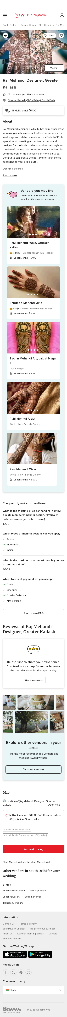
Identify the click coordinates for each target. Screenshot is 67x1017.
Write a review (34, 680)
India (13, 990)
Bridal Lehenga (33, 896)
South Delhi (9, 25)
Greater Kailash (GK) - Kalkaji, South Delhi (31, 100)
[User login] (62, 15)
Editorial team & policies (30, 933)
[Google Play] (40, 957)
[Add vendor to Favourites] (61, 35)
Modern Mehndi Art (38, 862)
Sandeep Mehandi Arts (26, 303)
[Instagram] (28, 972)
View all (54, 67)
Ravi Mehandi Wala (23, 469)
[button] (33, 663)
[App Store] (15, 957)
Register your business (42, 928)
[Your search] (5, 35)
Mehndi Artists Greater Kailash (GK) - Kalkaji (25, 835)
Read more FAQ (33, 613)
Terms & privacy (28, 923)
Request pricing (33, 849)
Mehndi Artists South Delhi (17, 829)
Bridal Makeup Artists (14, 890)
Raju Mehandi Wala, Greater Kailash (29, 245)
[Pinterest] (21, 972)
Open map (54, 804)
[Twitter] (13, 972)
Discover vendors (33, 769)
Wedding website (12, 938)
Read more (10, 175)
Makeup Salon (38, 890)
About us (8, 933)
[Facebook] (6, 972)
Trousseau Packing (13, 902)
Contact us (9, 923)
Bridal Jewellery (11, 896)
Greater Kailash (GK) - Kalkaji (36, 25)
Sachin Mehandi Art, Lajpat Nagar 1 (33, 361)
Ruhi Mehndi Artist (22, 418)
